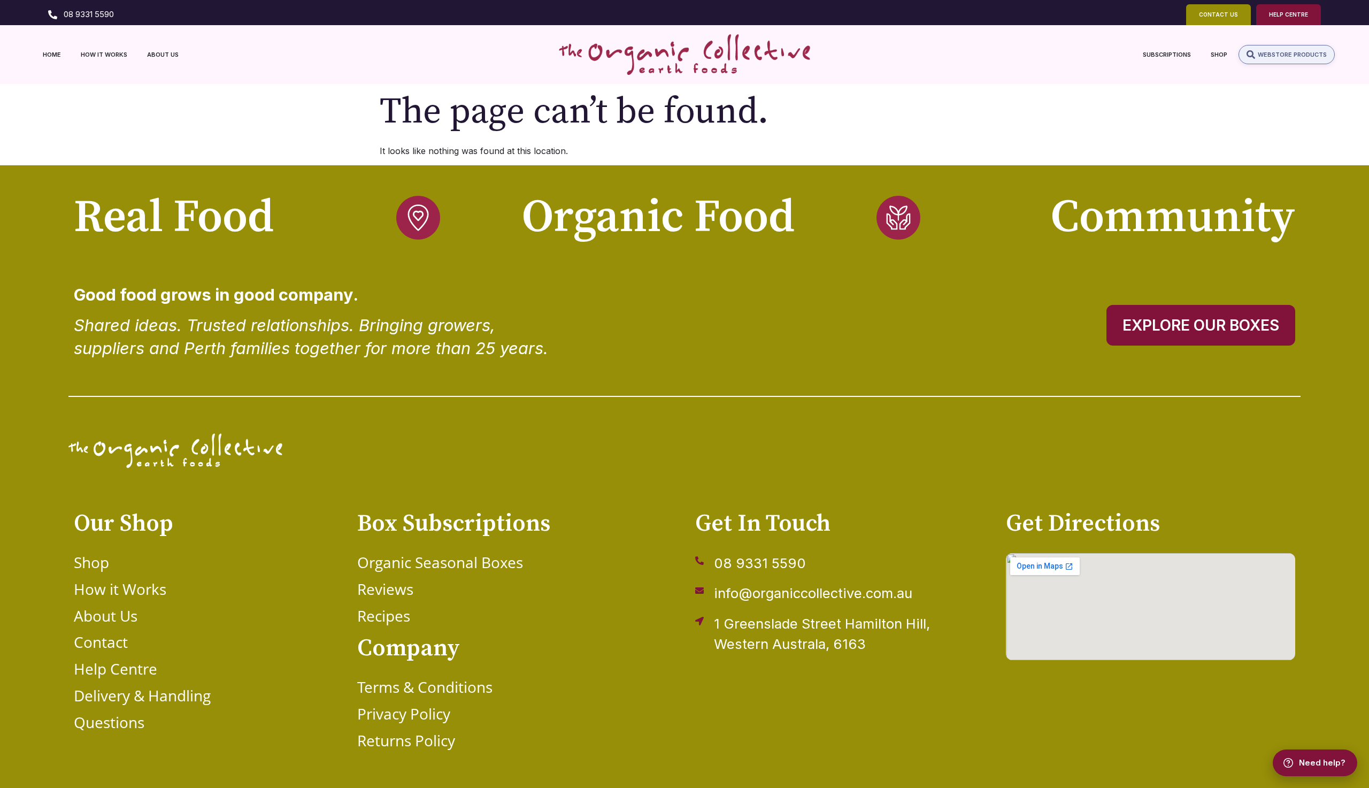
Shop (91, 562)
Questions (109, 722)
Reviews (385, 589)
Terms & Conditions (425, 687)
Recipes (383, 616)
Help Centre (115, 669)
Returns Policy (406, 740)
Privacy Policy (403, 713)
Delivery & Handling (142, 695)
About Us (105, 616)
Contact (101, 642)
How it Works (120, 589)
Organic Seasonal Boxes (440, 562)
